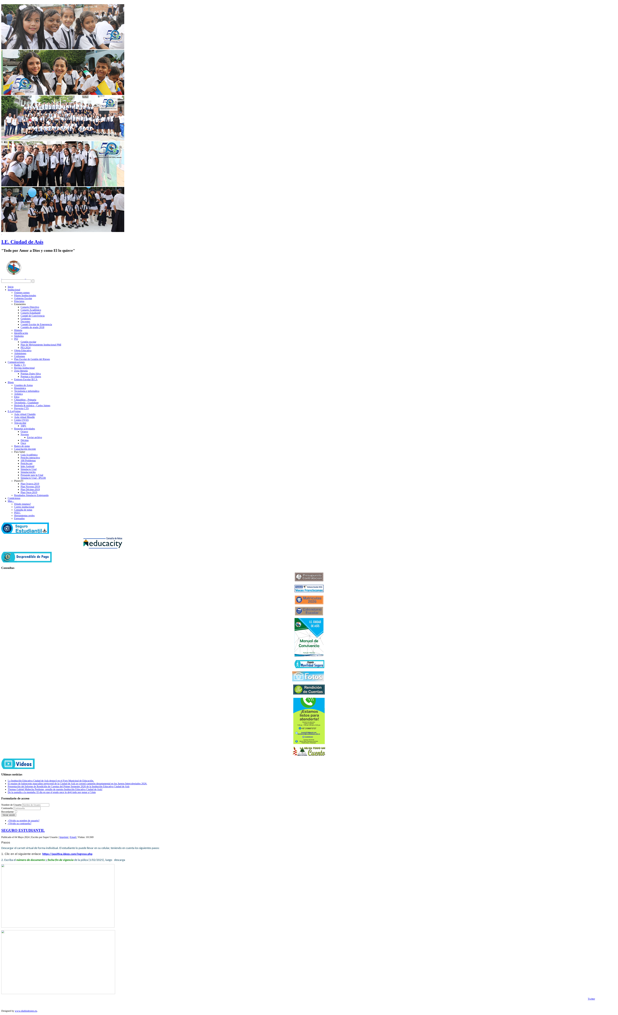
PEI (16, 339)
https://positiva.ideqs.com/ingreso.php (67, 854)
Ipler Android (27, 466)
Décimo (25, 440)
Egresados (19, 518)
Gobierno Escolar (23, 298)
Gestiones (26, 318)
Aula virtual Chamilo (25, 414)
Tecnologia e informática (26, 391)
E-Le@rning (14, 411)
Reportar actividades (24, 428)
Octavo (24, 431)
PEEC (17, 512)
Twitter (591, 998)
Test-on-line (20, 423)
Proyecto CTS (21, 408)
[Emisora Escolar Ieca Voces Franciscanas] (309, 591)
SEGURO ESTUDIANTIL (23, 830)
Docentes (25, 321)
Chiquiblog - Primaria (25, 399)
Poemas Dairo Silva (31, 373)
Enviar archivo (34, 437)
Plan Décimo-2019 (30, 489)
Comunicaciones (16, 362)
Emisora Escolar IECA (25, 379)
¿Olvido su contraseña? (19, 823)
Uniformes (19, 356)
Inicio (11, 286)
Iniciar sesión (9, 815)
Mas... (11, 501)
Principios (19, 301)
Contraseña (7, 808)
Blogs (11, 382)
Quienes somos (22, 292)
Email (73, 837)
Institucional (14, 289)
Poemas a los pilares (31, 376)
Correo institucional (24, 506)
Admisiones (20, 353)
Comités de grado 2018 (32, 327)
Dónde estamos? (22, 504)
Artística (18, 394)
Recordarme (7, 811)
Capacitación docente (25, 449)
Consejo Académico (31, 310)
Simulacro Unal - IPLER (33, 478)
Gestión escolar (28, 341)
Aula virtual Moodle (24, 417)
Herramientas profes (24, 515)
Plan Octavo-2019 (30, 483)
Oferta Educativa (22, 350)
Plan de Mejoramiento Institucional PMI (41, 344)
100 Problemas (28, 460)
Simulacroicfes (28, 472)
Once (23, 443)
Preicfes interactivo (30, 457)
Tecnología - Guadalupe (26, 402)
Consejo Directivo (30, 307)
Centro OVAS (21, 420)
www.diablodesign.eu (26, 1011)
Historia (18, 330)
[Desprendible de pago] (26, 561)
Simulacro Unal (29, 469)
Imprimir (64, 837)
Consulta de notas (23, 509)
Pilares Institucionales (25, 295)
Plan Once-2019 (29, 492)
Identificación (21, 333)
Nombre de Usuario (11, 804)
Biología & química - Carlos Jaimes (32, 405)
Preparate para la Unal (32, 475)
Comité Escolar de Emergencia (36, 324)
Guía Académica (29, 454)
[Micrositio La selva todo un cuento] (309, 751)
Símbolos (19, 336)
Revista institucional (24, 367)
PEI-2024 (25, 347)
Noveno (25, 434)
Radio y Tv (20, 365)
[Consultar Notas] (102, 547)
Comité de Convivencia (33, 315)
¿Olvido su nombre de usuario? (23, 820)
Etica (16, 396)
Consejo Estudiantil (30, 312)
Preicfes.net (26, 463)
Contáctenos (14, 498)
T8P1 (23, 425)
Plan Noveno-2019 (30, 486)
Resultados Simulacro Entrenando (31, 495)
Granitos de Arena (23, 385)
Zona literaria (21, 370)
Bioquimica (20, 388)
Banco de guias (22, 446)
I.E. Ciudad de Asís (22, 242)
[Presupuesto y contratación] (309, 580)
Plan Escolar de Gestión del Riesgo (32, 359)
